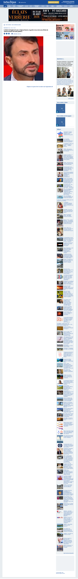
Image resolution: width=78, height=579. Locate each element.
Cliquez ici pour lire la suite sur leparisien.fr (40, 86)
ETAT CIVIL (14, 6)
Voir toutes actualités (68, 553)
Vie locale (9, 6)
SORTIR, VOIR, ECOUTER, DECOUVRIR (36, 6)
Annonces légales (53, 2)
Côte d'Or (47, 6)
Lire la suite (70, 98)
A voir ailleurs (71, 6)
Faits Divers (52, 6)
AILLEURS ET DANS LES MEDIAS (20, 6)
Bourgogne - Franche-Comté (59, 6)
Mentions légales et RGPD (60, 573)
